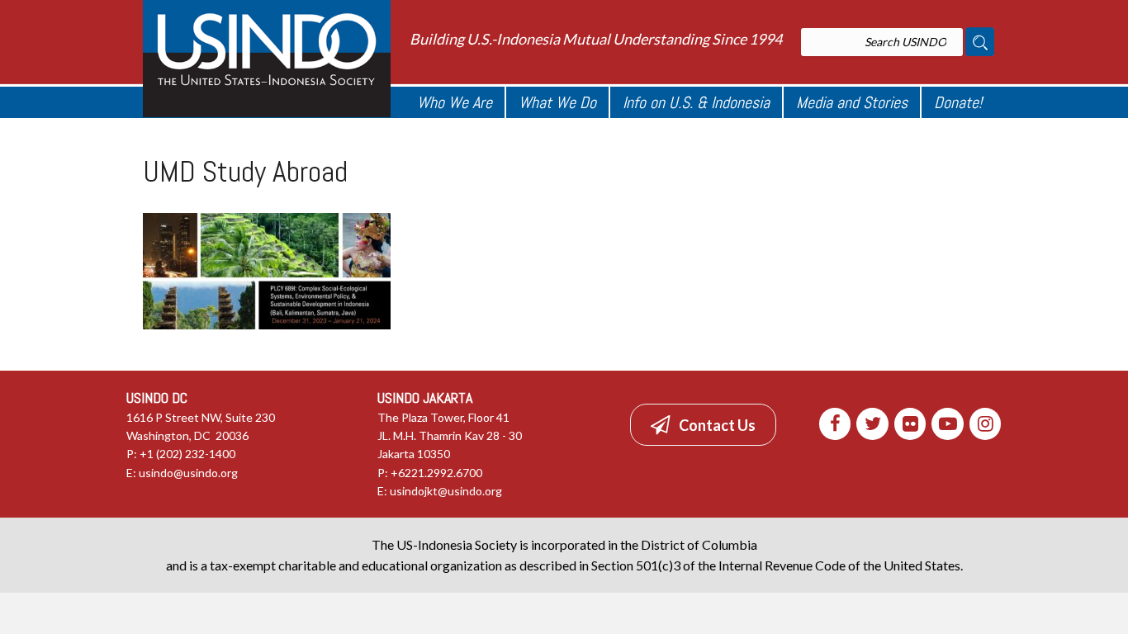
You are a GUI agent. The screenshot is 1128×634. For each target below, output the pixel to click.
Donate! (958, 102)
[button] (703, 424)
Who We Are (454, 102)
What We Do (557, 102)
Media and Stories (852, 102)
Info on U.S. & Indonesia (696, 102)
